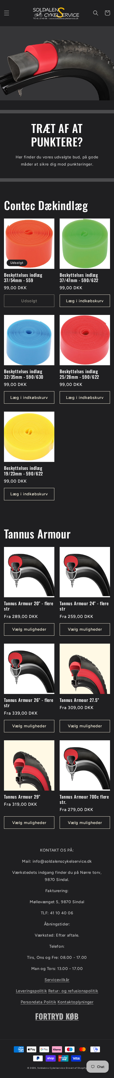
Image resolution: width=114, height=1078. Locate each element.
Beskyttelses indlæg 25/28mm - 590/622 (79, 374)
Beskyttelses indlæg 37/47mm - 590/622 (79, 277)
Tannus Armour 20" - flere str (28, 606)
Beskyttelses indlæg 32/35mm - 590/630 (23, 374)
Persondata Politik (38, 1002)
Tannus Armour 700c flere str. (84, 799)
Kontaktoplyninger (75, 1002)
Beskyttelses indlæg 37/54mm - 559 (23, 277)
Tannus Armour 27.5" (79, 700)
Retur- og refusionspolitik (73, 990)
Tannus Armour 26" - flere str (28, 702)
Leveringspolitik (31, 990)
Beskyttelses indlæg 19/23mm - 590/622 (23, 470)
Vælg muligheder (29, 629)
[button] (6, 13)
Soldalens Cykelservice (51, 1068)
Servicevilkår (57, 979)
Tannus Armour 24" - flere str (84, 606)
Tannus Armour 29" (22, 796)
